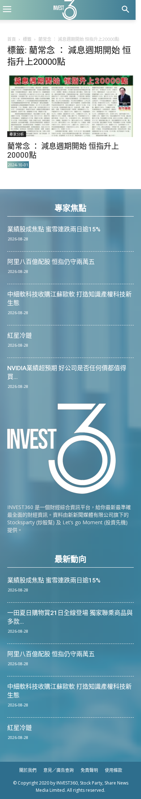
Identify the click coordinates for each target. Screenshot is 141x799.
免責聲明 (89, 770)
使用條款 (113, 770)
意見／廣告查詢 (58, 770)
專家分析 (16, 134)
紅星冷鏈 (19, 335)
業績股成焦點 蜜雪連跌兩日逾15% (54, 229)
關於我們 (28, 770)
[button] (125, 10)
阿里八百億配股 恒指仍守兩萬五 (51, 261)
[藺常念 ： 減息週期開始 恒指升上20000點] (70, 105)
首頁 (11, 39)
